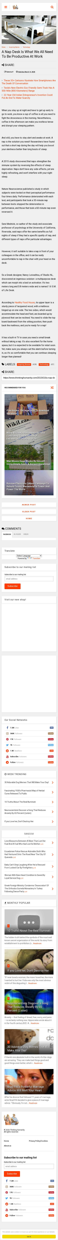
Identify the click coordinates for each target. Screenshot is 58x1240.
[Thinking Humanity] (15, 8)
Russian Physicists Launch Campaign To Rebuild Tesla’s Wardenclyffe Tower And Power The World (28, 486)
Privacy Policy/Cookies (38, 1141)
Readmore (37, 943)
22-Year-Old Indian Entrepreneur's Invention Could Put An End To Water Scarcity (27, 96)
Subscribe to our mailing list (15, 574)
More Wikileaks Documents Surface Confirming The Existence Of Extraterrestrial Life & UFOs (26, 436)
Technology (26, 47)
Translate (36, 558)
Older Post (29, 512)
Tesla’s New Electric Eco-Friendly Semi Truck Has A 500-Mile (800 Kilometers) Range (28, 89)
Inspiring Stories (14, 47)
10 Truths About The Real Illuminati (29, 930)
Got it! (29, 1237)
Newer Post (29, 505)
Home (3, 47)
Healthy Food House (25, 302)
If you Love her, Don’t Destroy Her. (28, 970)
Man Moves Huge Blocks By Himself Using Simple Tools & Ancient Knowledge (28, 462)
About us (7, 1146)
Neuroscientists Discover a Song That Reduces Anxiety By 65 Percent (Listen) (27, 1007)
